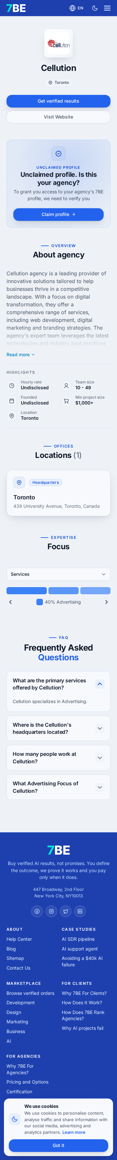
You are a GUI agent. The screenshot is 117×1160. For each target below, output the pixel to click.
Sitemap (15, 958)
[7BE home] (58, 850)
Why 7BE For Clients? (84, 993)
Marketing (17, 1021)
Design (13, 1012)
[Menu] (107, 8)
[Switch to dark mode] (95, 8)
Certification (19, 1091)
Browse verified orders (30, 993)
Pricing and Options (27, 1082)
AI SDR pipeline (78, 939)
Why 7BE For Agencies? (19, 1069)
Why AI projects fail (82, 1028)
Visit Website (58, 116)
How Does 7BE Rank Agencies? (83, 1015)
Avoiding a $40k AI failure (82, 961)
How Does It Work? (82, 1002)
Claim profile (55, 214)
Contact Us (18, 968)
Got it (58, 1145)
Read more (18, 354)
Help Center (19, 939)
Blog (11, 948)
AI (8, 1041)
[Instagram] (51, 911)
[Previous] (10, 602)
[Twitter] (66, 911)
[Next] (106, 602)
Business (15, 1031)
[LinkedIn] (80, 911)
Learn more (73, 1132)
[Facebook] (37, 911)
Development (20, 1002)
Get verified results (58, 101)
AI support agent (80, 948)
